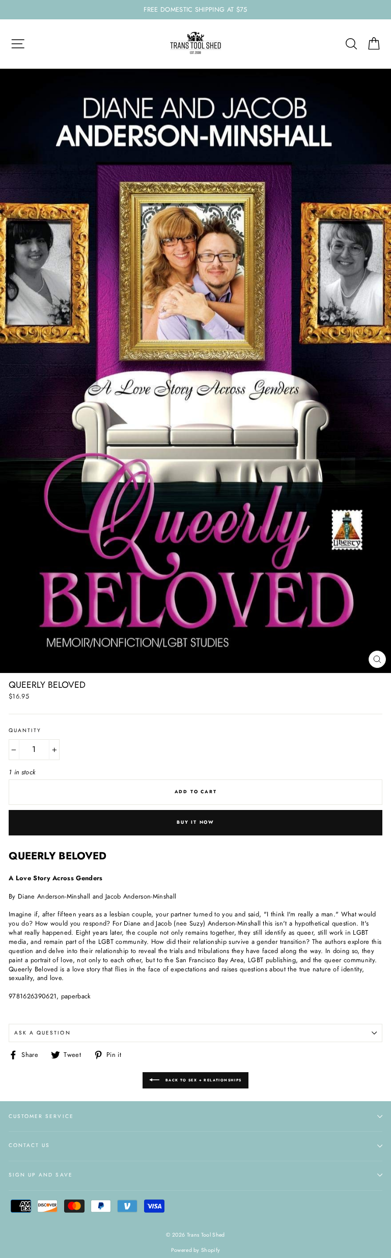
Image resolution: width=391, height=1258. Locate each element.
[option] (195, 9)
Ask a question (42, 1033)
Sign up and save (41, 1175)
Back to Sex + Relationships (202, 1079)
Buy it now (195, 822)
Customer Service (41, 1116)
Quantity (25, 730)
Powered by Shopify (195, 1250)
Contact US (29, 1145)
